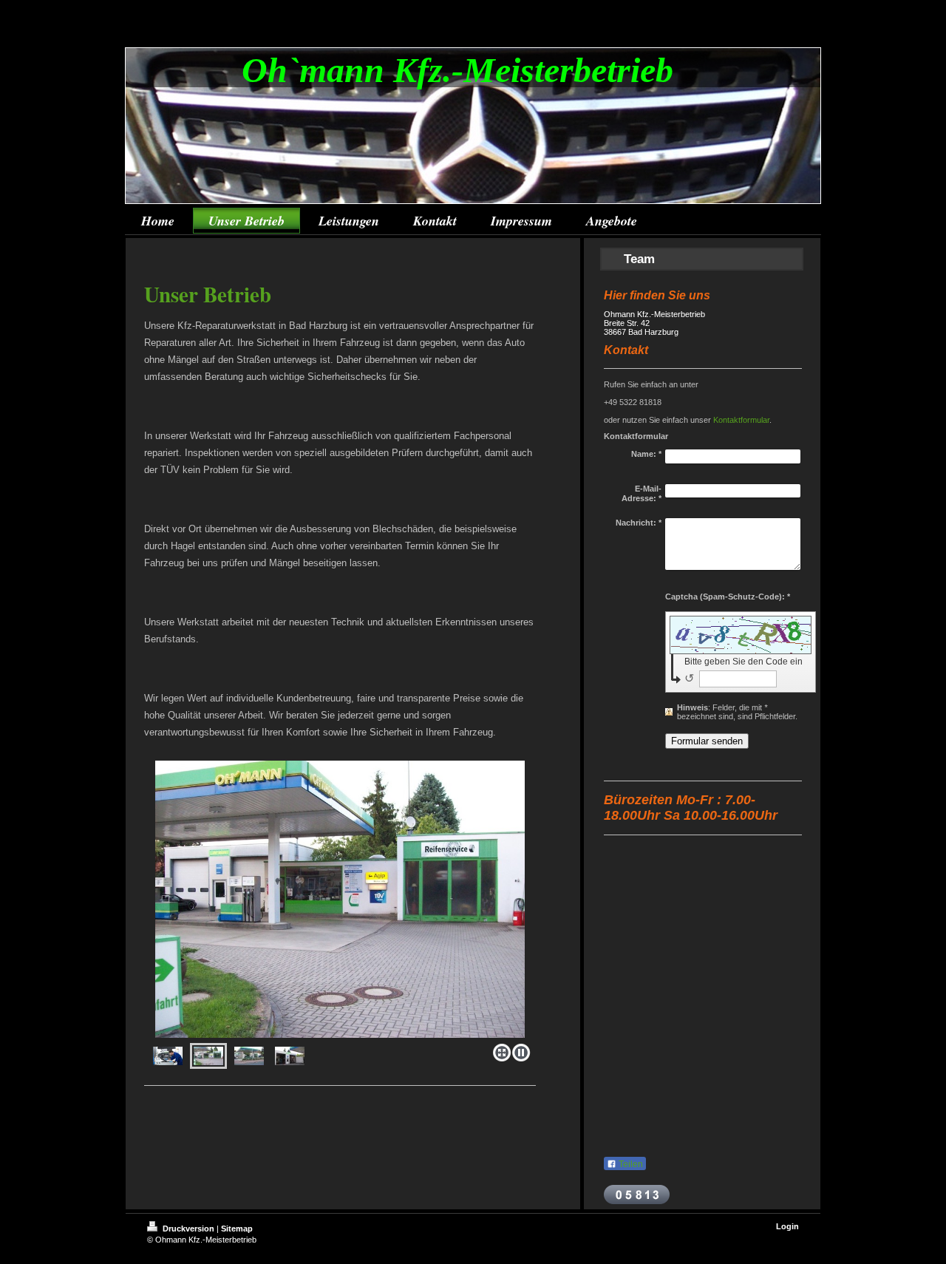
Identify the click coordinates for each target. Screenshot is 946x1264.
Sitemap (237, 1228)
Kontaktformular (741, 419)
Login (787, 1226)
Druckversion (188, 1228)
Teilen (629, 1164)
